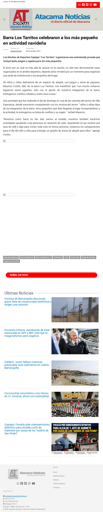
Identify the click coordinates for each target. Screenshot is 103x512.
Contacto (56, 487)
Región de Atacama (11, 261)
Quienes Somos (58, 476)
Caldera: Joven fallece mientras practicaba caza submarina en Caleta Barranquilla (26, 364)
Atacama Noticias (11, 257)
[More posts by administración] (5, 49)
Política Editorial (59, 484)
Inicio (55, 472)
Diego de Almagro (88, 257)
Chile (66, 257)
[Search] (96, 19)
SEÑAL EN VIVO (18, 275)
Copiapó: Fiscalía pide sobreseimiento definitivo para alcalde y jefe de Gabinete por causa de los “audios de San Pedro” (27, 429)
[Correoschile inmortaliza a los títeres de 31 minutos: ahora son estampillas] (75, 404)
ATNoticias (58, 257)
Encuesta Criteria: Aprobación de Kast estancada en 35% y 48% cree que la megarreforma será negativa (27, 332)
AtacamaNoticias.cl (43, 257)
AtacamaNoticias (26, 257)
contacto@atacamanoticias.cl (16, 496)
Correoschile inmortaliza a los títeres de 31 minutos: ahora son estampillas (26, 395)
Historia (56, 480)
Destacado (75, 257)
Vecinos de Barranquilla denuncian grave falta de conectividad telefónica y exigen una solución (27, 301)
